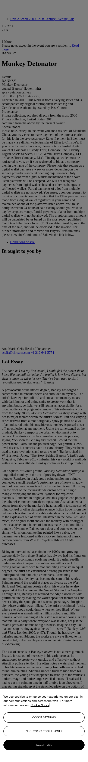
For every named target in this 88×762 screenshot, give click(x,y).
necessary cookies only (44, 731)
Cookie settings (44, 717)
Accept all (44, 744)
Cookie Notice (40, 705)
